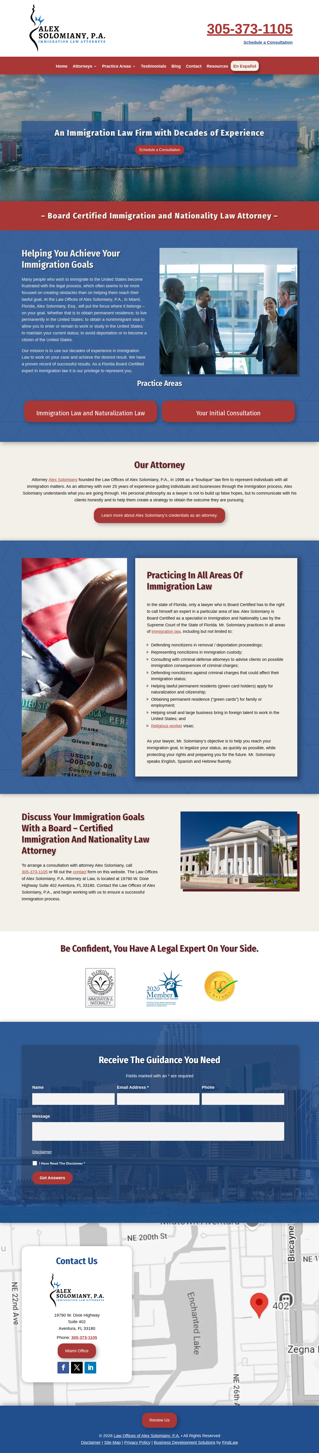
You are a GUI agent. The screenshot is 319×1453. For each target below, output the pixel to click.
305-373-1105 (250, 29)
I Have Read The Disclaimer (62, 1163)
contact (79, 872)
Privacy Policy (137, 1442)
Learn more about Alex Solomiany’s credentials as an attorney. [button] (159, 515)
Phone (208, 1087)
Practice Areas (116, 66)
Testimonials (153, 66)
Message (41, 1116)
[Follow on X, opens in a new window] (77, 1367)
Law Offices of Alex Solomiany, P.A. (147, 1435)
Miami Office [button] (77, 1351)
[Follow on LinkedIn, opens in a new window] (90, 1367)
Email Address (133, 1087)
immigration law (166, 631)
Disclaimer (42, 1152)
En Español (244, 66)
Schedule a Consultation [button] (159, 150)
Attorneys (82, 66)
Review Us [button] (159, 1420)
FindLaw (230, 1442)
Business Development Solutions (184, 1442)
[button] (314, 1419)
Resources (217, 66)
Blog (176, 66)
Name (38, 1087)
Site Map (112, 1442)
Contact (194, 66)
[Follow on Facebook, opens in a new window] (63, 1367)
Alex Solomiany (63, 479)
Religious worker (166, 726)
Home (61, 66)
